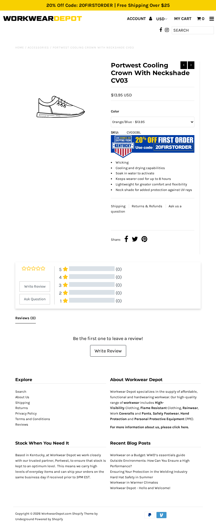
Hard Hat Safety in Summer (131, 477)
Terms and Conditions (32, 419)
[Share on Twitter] (135, 240)
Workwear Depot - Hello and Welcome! (140, 488)
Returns (21, 408)
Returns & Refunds (147, 206)
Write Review (108, 351)
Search (20, 391)
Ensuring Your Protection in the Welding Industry (148, 472)
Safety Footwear (166, 413)
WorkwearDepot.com (56, 513)
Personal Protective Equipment (159, 419)
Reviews (21, 424)
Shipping (118, 206)
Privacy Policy (26, 413)
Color (115, 111)
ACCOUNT (137, 18)
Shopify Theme (83, 513)
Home (19, 47)
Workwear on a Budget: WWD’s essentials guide (147, 455)
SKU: (115, 132)
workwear (131, 403)
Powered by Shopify (49, 519)
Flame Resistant (153, 408)
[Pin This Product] (144, 240)
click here (180, 427)
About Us (22, 397)
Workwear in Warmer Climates (134, 482)
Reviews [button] (25, 318)
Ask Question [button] (35, 299)
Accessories (38, 47)
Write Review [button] (35, 286)
